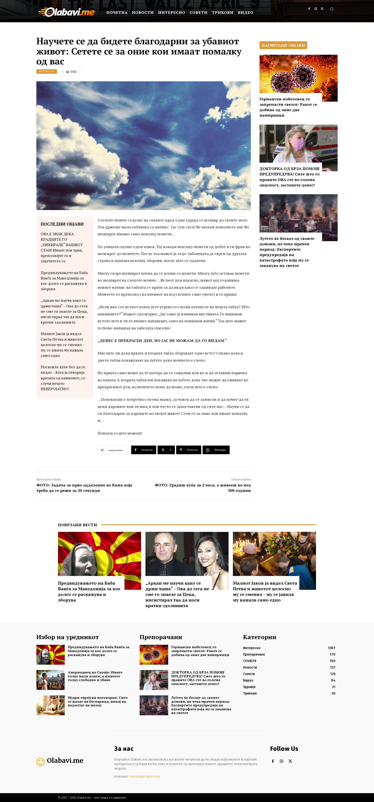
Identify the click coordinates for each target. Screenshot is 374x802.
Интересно (47, 71)
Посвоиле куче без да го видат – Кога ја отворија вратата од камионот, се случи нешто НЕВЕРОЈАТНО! (63, 377)
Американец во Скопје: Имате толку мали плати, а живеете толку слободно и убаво (95, 676)
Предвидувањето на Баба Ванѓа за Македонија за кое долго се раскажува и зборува (64, 281)
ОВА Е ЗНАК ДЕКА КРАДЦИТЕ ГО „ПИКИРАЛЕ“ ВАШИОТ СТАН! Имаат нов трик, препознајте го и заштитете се (62, 247)
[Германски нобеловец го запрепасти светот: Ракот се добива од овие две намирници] (299, 78)
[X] (322, 9)
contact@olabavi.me (144, 776)
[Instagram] (315, 9)
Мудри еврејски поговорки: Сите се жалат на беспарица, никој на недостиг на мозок (98, 701)
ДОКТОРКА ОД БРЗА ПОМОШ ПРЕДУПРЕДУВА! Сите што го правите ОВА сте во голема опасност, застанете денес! (289, 177)
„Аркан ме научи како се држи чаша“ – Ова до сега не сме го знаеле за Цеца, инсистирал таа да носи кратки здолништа (64, 311)
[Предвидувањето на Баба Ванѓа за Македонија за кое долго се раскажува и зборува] (99, 561)
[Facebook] (309, 9)
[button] (332, 9)
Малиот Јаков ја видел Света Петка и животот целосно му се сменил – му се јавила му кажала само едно (63, 344)
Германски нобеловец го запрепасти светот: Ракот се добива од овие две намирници (288, 107)
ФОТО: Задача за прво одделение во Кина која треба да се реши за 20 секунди (84, 487)
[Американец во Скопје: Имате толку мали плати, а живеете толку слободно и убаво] (50, 680)
